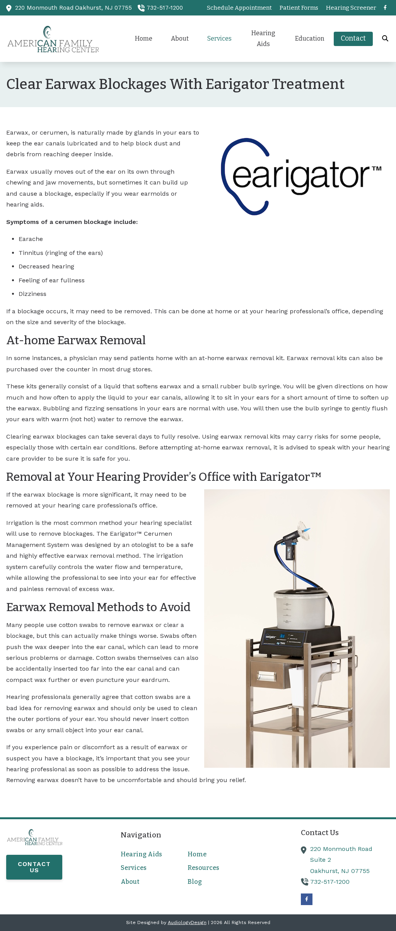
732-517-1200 (165, 7)
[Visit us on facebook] (385, 7)
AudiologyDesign (187, 922)
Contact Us (34, 867)
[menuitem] (239, 7)
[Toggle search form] (385, 38)
